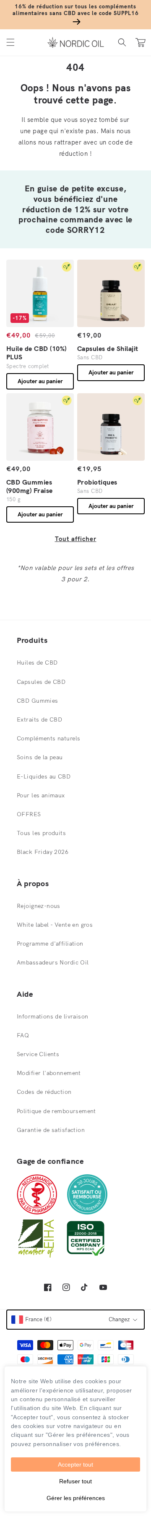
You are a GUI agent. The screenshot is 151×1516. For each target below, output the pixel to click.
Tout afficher (75, 539)
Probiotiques (97, 482)
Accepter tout (75, 1464)
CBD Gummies (37, 700)
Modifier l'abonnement (49, 1073)
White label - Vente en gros (55, 924)
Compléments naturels (48, 738)
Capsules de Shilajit (107, 348)
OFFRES (29, 814)
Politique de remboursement (56, 1111)
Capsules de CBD (41, 682)
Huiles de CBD (37, 662)
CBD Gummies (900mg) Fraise (29, 486)
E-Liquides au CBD (43, 776)
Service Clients (38, 1054)
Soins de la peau (40, 757)
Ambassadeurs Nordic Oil (53, 962)
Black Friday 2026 (42, 852)
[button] (10, 42)
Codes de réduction (44, 1092)
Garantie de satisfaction (51, 1130)
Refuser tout (75, 1481)
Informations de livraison (53, 1016)
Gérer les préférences (76, 1498)
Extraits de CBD (39, 719)
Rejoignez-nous (38, 906)
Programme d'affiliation (50, 943)
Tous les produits (41, 833)
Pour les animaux (41, 795)
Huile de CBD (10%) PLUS (36, 352)
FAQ (23, 1035)
